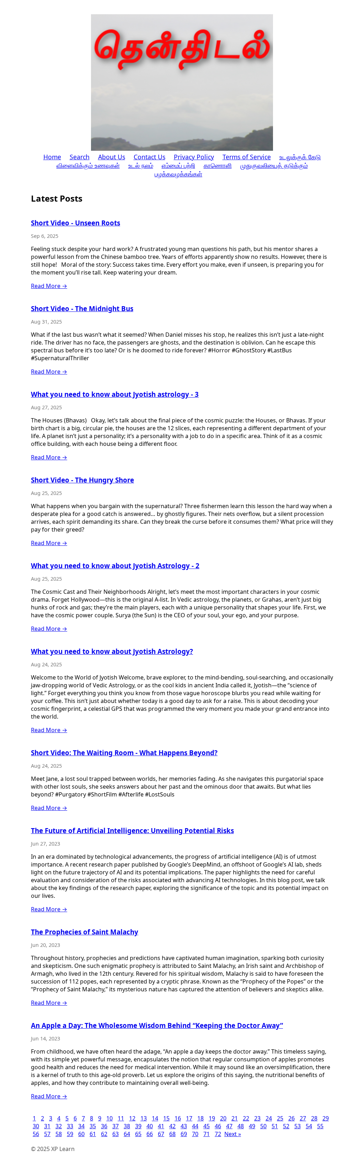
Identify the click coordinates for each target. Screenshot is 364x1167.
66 (149, 1134)
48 (240, 1126)
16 (178, 1118)
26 (291, 1118)
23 (257, 1118)
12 (132, 1118)
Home (52, 157)
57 (47, 1134)
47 (229, 1126)
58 (58, 1134)
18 (200, 1118)
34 (81, 1126)
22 (246, 1118)
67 (161, 1134)
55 (320, 1126)
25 (280, 1118)
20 (223, 1118)
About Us (111, 157)
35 (93, 1126)
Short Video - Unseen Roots (75, 222)
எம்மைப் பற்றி (178, 165)
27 (303, 1118)
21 (234, 1118)
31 (47, 1126)
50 (263, 1126)
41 (161, 1126)
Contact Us (149, 157)
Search (80, 157)
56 (36, 1134)
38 (127, 1126)
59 (70, 1134)
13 (143, 1118)
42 (172, 1126)
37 (115, 1126)
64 (127, 1134)
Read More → (49, 286)
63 (115, 1134)
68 (172, 1134)
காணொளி (218, 165)
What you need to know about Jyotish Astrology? (112, 651)
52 (286, 1126)
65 (138, 1134)
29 (325, 1118)
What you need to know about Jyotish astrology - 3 (115, 394)
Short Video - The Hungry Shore (82, 479)
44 (195, 1126)
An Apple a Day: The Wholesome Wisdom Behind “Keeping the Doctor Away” (157, 1025)
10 (109, 1118)
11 (121, 1118)
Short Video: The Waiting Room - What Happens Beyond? (124, 752)
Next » (232, 1134)
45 (206, 1126)
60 (81, 1134)
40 (149, 1126)
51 (275, 1126)
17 (189, 1118)
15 (166, 1118)
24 (269, 1118)
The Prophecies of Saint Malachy (84, 931)
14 (155, 1118)
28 (314, 1118)
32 (58, 1126)
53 (297, 1126)
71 (206, 1134)
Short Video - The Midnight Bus (82, 308)
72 (218, 1134)
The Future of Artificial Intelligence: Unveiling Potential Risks (132, 830)
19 (212, 1118)
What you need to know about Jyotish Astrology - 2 (115, 565)
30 (36, 1126)
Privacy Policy (194, 157)
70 (195, 1134)
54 (309, 1126)
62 (104, 1134)
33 (70, 1126)
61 (93, 1134)
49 (252, 1126)
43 (184, 1126)
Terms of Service (247, 157)
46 (218, 1126)
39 (138, 1126)
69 (184, 1134)
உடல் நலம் (140, 165)
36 (104, 1126)
